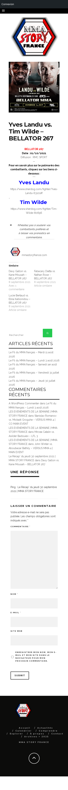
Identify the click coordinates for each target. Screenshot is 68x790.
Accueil (24, 728)
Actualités (45, 728)
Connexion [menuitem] (7, 4)
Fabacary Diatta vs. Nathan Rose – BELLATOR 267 (44, 275)
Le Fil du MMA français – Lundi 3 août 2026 (34, 360)
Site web (16, 631)
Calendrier (23, 731)
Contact (57, 734)
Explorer (16, 734)
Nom (14, 594)
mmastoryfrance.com (34, 255)
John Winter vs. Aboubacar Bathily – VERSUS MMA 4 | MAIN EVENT (31, 448)
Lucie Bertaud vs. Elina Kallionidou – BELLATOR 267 (19, 299)
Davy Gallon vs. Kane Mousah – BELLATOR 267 (18, 275)
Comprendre (48, 731)
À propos (37, 734)
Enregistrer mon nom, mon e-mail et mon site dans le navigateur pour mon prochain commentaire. (36, 656)
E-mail (16, 613)
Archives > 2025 (36, 736)
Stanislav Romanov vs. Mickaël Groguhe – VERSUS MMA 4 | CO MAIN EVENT (32, 419)
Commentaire (20, 527)
